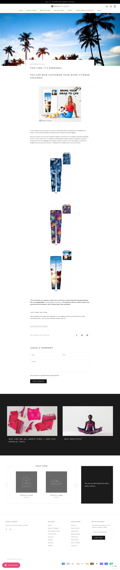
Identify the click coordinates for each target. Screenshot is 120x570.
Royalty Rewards (75, 534)
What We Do (74, 531)
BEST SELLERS (45, 10)
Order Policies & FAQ (54, 531)
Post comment (38, 381)
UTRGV (70, 10)
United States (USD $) (14, 559)
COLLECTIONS (59, 10)
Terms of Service (75, 543)
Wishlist (50, 545)
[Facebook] (6, 529)
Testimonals (74, 537)
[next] (76, 485)
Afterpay (50, 540)
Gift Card (50, 543)
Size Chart (50, 537)
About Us (73, 525)
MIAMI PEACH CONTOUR (85, 10)
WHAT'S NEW (31, 10)
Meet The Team (75, 528)
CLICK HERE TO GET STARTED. (39, 326)
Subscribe (98, 537)
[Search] (111, 6)
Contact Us (74, 545)
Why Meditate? (73, 439)
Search (50, 525)
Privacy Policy (74, 540)
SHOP (21, 10)
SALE (99, 10)
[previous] (7, 485)
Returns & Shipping (53, 528)
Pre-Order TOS (52, 534)
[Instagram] (10, 529)
